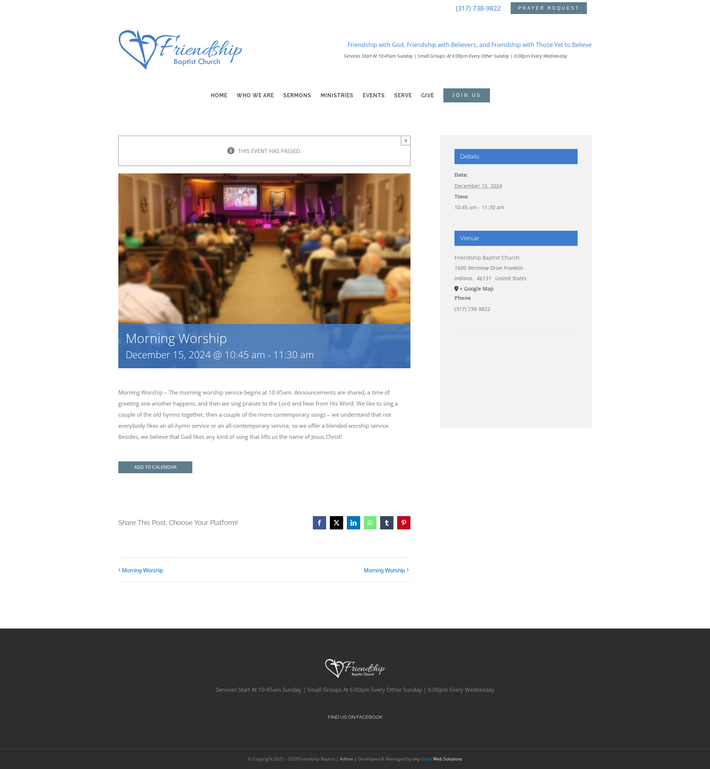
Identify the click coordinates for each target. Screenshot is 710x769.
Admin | (349, 759)
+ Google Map (477, 288)
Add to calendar (155, 467)
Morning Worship (142, 570)
